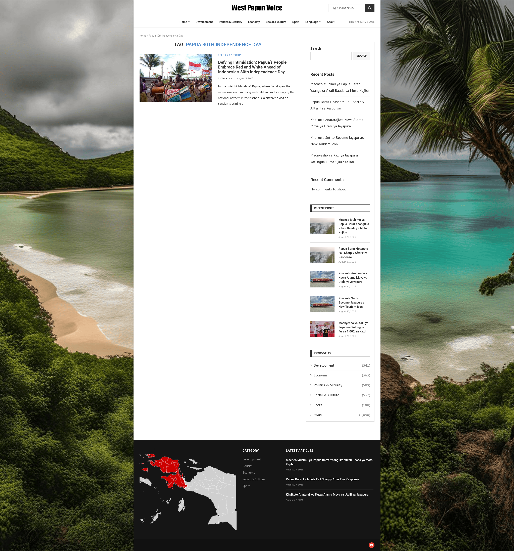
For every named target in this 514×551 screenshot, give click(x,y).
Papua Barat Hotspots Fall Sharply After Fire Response (353, 253)
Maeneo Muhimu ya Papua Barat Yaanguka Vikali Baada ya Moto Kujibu (354, 226)
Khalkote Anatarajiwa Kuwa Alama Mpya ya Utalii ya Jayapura (353, 278)
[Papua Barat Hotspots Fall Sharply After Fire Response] (322, 255)
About (331, 22)
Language (311, 22)
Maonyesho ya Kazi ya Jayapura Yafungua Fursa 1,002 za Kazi (353, 327)
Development (204, 22)
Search (369, 8)
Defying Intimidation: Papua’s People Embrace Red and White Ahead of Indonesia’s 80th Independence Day (252, 67)
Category (251, 450)
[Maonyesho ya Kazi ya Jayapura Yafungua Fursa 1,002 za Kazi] (322, 329)
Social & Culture (276, 22)
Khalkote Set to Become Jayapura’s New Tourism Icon (351, 302)
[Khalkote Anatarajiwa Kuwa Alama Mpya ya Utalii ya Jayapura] (322, 279)
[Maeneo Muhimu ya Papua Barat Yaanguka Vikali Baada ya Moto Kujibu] (322, 226)
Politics (248, 465)
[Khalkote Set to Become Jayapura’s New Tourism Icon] (322, 304)
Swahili (342, 414)
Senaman (226, 78)
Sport (295, 22)
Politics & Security (230, 22)
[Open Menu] (141, 22)
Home (183, 22)
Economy (254, 22)
